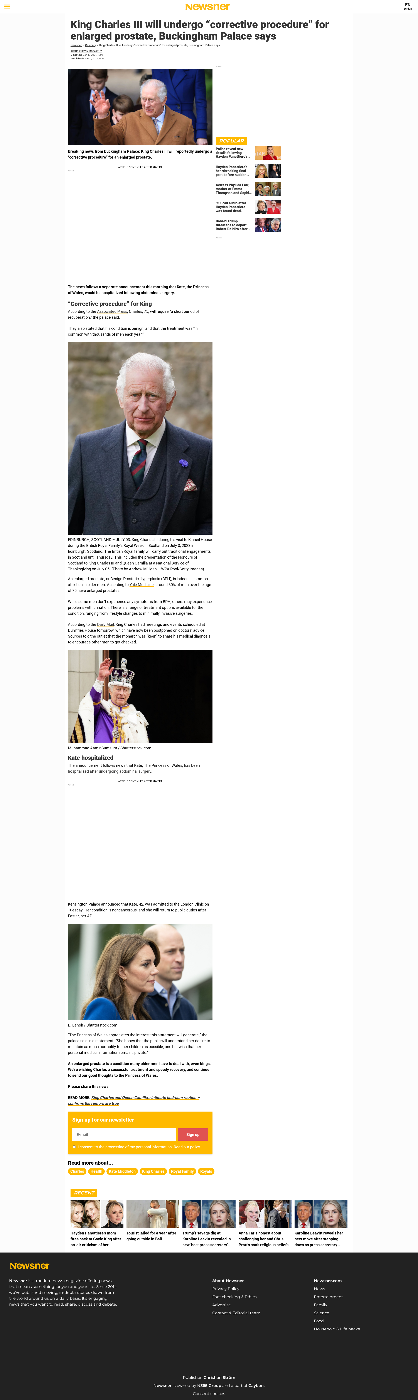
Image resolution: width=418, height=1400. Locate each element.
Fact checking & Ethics (234, 1296)
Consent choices (209, 1393)
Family (320, 1305)
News (319, 1288)
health (96, 1171)
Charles (77, 1171)
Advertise (221, 1305)
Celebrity (90, 45)
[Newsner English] (207, 7)
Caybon (256, 1385)
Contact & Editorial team (236, 1313)
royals (206, 1171)
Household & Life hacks (337, 1329)
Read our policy (187, 1147)
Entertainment (328, 1296)
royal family (182, 1171)
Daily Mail (105, 624)
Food (319, 1321)
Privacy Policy (225, 1288)
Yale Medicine (142, 584)
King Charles (153, 1171)
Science (321, 1313)
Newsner (76, 45)
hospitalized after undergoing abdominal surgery (109, 771)
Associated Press (112, 311)
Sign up (192, 1134)
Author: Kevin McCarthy (86, 51)
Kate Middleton (122, 1171)
